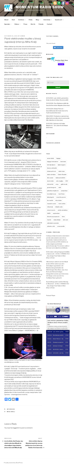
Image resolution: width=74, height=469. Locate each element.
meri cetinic (62, 203)
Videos (16, 24)
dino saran (50, 178)
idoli (60, 187)
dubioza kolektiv (60, 178)
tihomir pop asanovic (53, 216)
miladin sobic (59, 207)
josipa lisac (64, 190)
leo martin (50, 200)
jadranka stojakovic (53, 190)
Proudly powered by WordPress (13, 462)
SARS (49, 213)
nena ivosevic (51, 210)
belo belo (63, 161)
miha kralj (11, 411)
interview (11, 409)
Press (25, 24)
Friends (41, 24)
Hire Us (33, 24)
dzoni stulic (50, 181)
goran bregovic (51, 187)
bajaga (58, 158)
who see (65, 220)
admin (22, 36)
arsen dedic (50, 158)
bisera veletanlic (52, 168)
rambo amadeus (63, 210)
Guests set (58, 19)
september (56, 213)
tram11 (49, 220)
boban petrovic (51, 171)
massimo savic (51, 203)
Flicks (30, 19)
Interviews (46, 19)
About (6, 19)
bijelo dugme (62, 165)
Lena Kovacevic (61, 197)
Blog (37, 19)
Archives (21, 19)
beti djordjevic (51, 165)
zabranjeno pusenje (53, 223)
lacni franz (62, 194)
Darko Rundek (62, 174)
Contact (49, 24)
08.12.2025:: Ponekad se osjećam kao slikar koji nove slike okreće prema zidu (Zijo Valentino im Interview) (57, 118)
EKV (66, 181)
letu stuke (59, 200)
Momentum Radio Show (40, 7)
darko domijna (51, 174)
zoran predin (61, 226)
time (63, 216)
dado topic (61, 171)
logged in (16, 428)
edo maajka (59, 181)
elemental (50, 184)
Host (13, 19)
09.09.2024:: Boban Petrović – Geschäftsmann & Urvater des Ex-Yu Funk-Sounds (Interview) (57, 111)
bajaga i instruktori (52, 161)
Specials (7, 24)
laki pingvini (50, 197)
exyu (57, 184)
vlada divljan (57, 220)
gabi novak (64, 184)
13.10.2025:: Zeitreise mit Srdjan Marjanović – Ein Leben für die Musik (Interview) (57, 125)
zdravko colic (51, 226)
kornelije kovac (51, 194)
